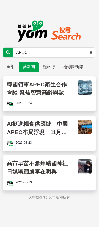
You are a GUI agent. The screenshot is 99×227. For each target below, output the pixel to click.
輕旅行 (49, 66)
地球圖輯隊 (73, 66)
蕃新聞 (29, 66)
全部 (11, 66)
